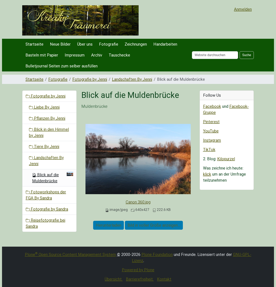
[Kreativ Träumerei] (80, 20)
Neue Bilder (60, 44)
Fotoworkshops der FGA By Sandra (46, 195)
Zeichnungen (136, 44)
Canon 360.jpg (138, 202)
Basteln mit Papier (41, 55)
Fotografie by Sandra (49, 209)
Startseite (34, 44)
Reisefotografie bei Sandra (45, 223)
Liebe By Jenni (46, 107)
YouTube (211, 131)
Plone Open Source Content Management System (70, 254)
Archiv (96, 55)
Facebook (212, 106)
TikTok (209, 149)
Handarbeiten (165, 44)
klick (207, 174)
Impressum (75, 55)
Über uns (85, 44)
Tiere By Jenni (46, 146)
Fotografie (108, 44)
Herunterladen (108, 225)
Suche (246, 55)
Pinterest (211, 121)
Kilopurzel (226, 158)
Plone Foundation (157, 254)
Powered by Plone (138, 269)
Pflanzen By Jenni (49, 118)
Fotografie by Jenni (89, 79)
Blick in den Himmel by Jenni (49, 132)
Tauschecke (119, 55)
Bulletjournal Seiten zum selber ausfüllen (61, 66)
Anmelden (243, 9)
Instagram (212, 140)
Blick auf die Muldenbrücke (45, 177)
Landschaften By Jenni (132, 79)
